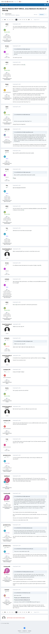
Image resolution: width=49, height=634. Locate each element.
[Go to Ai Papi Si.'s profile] (7, 342)
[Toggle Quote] (14, 49)
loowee (7, 150)
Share (36, 14)
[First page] (2, 19)
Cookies (29, 630)
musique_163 (6, 369)
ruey (7, 439)
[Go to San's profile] (7, 189)
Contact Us (24, 630)
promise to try (7, 455)
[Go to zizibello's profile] (7, 283)
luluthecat (7, 476)
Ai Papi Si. (6, 338)
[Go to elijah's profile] (7, 28)
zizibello (7, 279)
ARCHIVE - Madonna (15, 15)
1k (7, 289)
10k (7, 398)
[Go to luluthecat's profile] (7, 480)
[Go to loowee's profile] (7, 155)
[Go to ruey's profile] (7, 443)
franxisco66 (7, 493)
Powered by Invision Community (24, 632)
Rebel (6, 84)
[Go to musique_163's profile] (7, 373)
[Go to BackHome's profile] (3, 14)
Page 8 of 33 (36, 19)
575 (7, 449)
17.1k (7, 465)
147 (7, 94)
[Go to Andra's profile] (7, 392)
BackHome (9, 13)
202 (7, 486)
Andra (7, 388)
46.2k (7, 139)
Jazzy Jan (7, 129)
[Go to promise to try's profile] (7, 459)
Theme (19, 630)
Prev (5, 19)
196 (7, 379)
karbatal (7, 589)
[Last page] (31, 19)
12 (7, 503)
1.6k (7, 56)
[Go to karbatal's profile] (7, 594)
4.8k (7, 195)
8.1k (7, 34)
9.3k (7, 348)
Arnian (7, 46)
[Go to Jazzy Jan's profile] (7, 133)
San (7, 185)
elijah (6, 24)
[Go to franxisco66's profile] (7, 497)
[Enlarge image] (24, 64)
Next (29, 19)
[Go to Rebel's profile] (7, 88)
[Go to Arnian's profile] (7, 50)
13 (26, 19)
